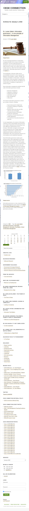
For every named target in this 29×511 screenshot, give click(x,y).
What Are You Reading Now (10, 282)
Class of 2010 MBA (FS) (9, 442)
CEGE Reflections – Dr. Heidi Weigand (12, 367)
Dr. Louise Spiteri (19, 224)
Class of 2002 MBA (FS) (9, 428)
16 (11, 240)
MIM (9, 224)
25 (17, 241)
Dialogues (6, 504)
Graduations (7, 351)
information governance (8, 225)
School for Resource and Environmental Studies (14, 270)
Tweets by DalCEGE (7, 394)
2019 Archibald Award (9, 411)
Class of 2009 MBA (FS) (9, 440)
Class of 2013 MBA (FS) (9, 445)
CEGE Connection (14, 8)
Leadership (6, 353)
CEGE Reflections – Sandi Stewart (11, 380)
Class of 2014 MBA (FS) (9, 447)
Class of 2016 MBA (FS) (9, 450)
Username (5, 482)
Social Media (7, 360)
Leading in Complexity (9, 304)
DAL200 (6, 476)
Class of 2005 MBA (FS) (9, 433)
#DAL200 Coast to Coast (9, 417)
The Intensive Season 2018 (10, 414)
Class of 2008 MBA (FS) (9, 438)
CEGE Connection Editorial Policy (11, 400)
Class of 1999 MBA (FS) (9, 424)
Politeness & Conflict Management (11, 319)
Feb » (8, 244)
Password (5, 487)
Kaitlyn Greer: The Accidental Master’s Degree (14, 372)
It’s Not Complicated (8, 325)
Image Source (6, 57)
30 (11, 243)
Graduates (23, 504)
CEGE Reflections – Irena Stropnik (11, 386)
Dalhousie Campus (8, 406)
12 (21, 238)
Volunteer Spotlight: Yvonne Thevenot (12, 374)
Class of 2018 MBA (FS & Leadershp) (12, 453)
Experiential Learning (8, 350)
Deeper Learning (8, 345)
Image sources (6, 200)
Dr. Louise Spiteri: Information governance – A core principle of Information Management (13, 33)
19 (21, 240)
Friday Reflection (15, 504)
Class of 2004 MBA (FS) (9, 432)
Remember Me (7, 491)
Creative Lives (7, 254)
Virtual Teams (7, 361)
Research (6, 356)
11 (17, 238)
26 (21, 241)
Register (5, 499)
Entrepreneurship (8, 348)
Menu (26, 1)
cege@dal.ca (8, 469)
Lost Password (6, 500)
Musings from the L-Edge (9, 290)
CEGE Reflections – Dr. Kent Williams (12, 388)
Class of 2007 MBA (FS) (9, 437)
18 (17, 240)
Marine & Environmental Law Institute (12, 268)
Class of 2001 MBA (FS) (9, 427)
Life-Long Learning (8, 355)
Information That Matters (15, 227)
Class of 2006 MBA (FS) (9, 435)
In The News (7, 339)
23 (11, 241)
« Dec (4, 244)
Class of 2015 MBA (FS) (9, 448)
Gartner (6, 70)
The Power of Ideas (8, 297)
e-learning (6, 346)
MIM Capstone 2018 (8, 413)
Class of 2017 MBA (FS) (9, 451)
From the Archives (8, 276)
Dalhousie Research (8, 261)
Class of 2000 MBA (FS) (9, 425)
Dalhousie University (5, 2)
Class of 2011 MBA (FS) (9, 443)
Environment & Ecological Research (12, 267)
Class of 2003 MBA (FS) (9, 430)
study (18, 166)
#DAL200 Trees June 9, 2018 (10, 416)
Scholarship (6, 358)
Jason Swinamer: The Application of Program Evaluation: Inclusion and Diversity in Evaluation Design (14, 384)
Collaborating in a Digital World (11, 333)
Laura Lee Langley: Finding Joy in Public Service (15, 375)
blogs (13, 2)
